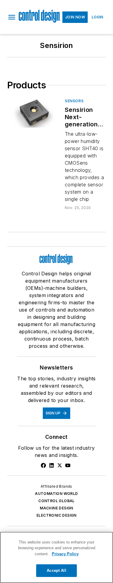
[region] (56, 557)
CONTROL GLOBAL (56, 501)
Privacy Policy (65, 554)
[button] (11, 17)
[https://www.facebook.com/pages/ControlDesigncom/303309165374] (43, 465)
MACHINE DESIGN (56, 508)
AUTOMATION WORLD (56, 493)
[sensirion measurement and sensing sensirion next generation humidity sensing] (33, 113)
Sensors (74, 101)
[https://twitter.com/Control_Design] (60, 465)
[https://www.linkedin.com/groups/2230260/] (52, 465)
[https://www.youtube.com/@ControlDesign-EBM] (68, 465)
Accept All (56, 570)
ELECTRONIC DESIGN (56, 515)
